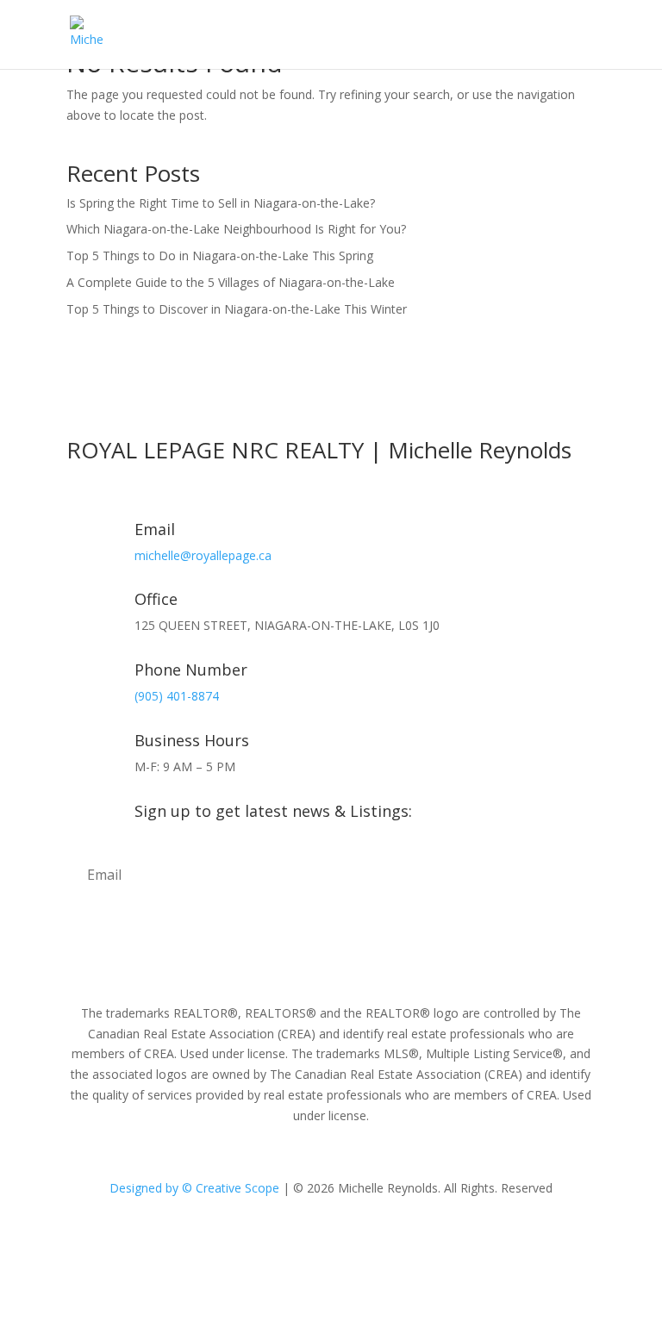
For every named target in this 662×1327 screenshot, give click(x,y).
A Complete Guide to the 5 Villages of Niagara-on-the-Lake (230, 282)
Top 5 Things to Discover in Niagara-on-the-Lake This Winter (236, 309)
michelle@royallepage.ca (203, 555)
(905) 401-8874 (176, 696)
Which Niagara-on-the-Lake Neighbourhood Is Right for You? (236, 229)
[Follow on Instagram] (331, 1237)
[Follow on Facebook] (296, 1237)
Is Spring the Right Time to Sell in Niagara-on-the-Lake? (220, 203)
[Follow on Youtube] (365, 1237)
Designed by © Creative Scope (196, 1188)
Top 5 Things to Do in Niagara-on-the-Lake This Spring (219, 255)
